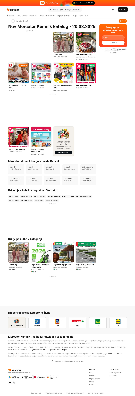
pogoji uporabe (121, 49)
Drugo (75, 16)
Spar (10, 356)
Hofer (14, 356)
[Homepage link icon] (52, 361)
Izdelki (81, 16)
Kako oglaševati (115, 373)
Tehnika (24, 16)
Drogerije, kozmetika (63, 16)
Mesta (87, 16)
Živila (18, 16)
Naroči (124, 21)
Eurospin (21, 356)
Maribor (39, 349)
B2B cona (113, 376)
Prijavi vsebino (94, 379)
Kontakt (92, 376)
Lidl (117, 353)
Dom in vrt (33, 16)
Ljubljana (32, 349)
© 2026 (36, 393)
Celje (50, 349)
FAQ (90, 373)
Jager (106, 353)
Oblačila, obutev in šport (46, 16)
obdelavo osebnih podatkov (113, 50)
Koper (64, 349)
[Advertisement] (30, 45)
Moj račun (124, 9)
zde (91, 347)
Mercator (111, 353)
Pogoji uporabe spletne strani (75, 393)
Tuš (120, 353)
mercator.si (100, 356)
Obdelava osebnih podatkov (96, 393)
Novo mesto (56, 349)
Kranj (45, 349)
